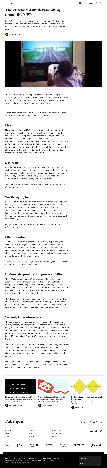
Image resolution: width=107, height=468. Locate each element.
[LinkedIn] (91, 432)
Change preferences (23, 462)
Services (8, 436)
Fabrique (85, 3)
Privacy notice (56, 430)
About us (8, 430)
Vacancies (32, 430)
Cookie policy (56, 433)
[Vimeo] (100, 432)
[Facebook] (87, 432)
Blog (30, 433)
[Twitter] (96, 432)
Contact (31, 436)
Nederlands (56, 436)
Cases (7, 433)
